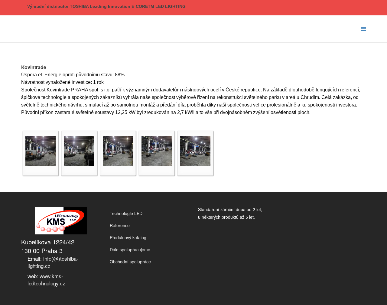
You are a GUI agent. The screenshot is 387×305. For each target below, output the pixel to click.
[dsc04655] (195, 151)
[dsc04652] (79, 151)
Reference (120, 225)
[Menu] (363, 28)
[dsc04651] (40, 151)
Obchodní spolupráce (130, 262)
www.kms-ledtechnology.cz (46, 279)
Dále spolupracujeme (130, 249)
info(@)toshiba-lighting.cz (53, 262)
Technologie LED (126, 213)
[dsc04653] (118, 151)
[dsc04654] (156, 151)
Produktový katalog (128, 237)
